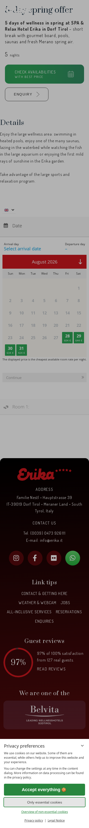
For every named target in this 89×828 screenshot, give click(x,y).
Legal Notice (56, 820)
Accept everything (41, 789)
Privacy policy (33, 820)
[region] (44, 765)
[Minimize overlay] (82, 745)
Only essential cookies (44, 802)
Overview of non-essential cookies (44, 812)
